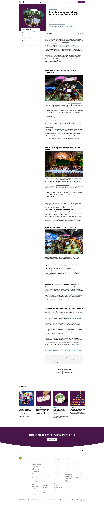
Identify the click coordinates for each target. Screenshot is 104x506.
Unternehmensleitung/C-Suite (63, 25)
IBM (69, 102)
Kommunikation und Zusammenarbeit (60, 349)
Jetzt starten (81, 2)
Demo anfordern (72, 2)
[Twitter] (77, 33)
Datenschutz (30, 499)
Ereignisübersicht (61, 26)
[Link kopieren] (82, 33)
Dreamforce (47, 40)
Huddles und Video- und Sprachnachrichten (57, 350)
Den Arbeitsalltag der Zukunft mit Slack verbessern (77, 409)
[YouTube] (82, 451)
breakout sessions (62, 46)
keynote (69, 45)
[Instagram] (75, 451)
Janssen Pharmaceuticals (76, 102)
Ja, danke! (58, 372)
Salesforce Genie (55, 135)
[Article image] (43, 398)
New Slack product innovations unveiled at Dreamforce (25, 410)
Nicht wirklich (68, 372)
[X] (80, 451)
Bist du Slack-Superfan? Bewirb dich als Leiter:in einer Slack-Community (60, 410)
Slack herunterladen (22, 499)
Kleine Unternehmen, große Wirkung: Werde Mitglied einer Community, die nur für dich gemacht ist (43, 411)
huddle (63, 288)
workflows (60, 268)
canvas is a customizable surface (62, 184)
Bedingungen (35, 499)
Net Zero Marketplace (60, 38)
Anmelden (64, 2)
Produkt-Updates (69, 26)
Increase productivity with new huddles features (29, 38)
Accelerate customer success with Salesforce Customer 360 (30, 32)
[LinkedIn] (80, 33)
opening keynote (48, 56)
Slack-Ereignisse (52, 23)
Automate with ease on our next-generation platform (30, 41)
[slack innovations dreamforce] (26, 398)
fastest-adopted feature (53, 294)
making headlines (65, 41)
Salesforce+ (60, 53)
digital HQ (62, 186)
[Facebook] (78, 33)
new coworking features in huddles (70, 295)
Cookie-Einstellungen (43, 499)
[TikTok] (84, 451)
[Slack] (21, 2)
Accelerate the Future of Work (60, 129)
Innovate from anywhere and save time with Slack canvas (30, 35)
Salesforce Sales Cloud (73, 270)
